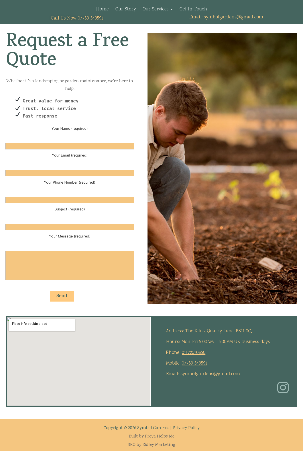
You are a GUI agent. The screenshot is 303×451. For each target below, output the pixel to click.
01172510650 (193, 352)
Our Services (156, 9)
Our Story (125, 9)
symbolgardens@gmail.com (233, 17)
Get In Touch (193, 9)
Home (102, 9)
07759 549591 (194, 363)
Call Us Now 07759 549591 (77, 18)
